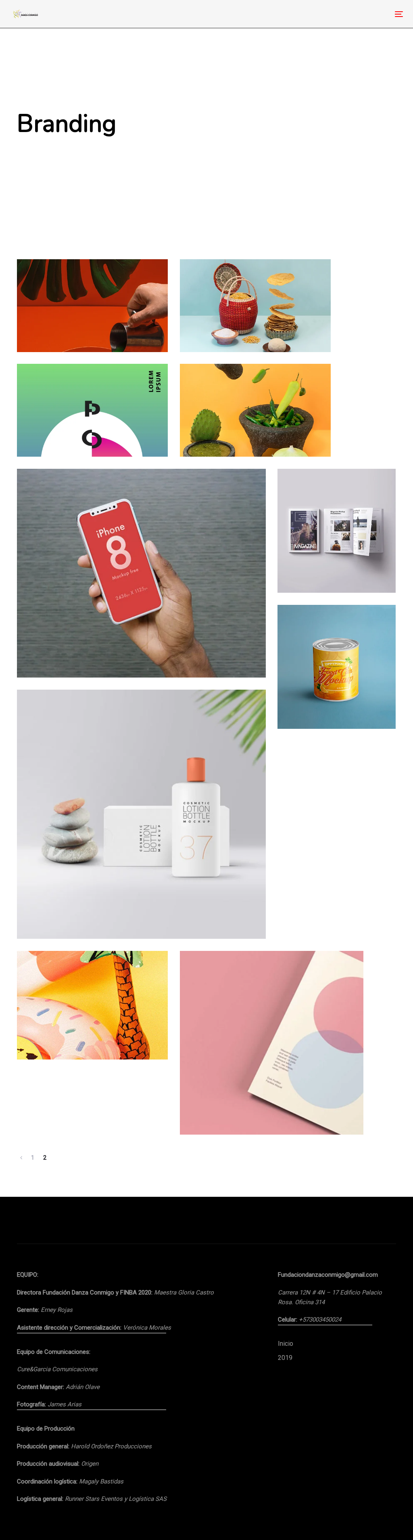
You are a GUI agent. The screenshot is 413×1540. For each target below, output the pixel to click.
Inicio (285, 1343)
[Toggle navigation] (337, 14)
